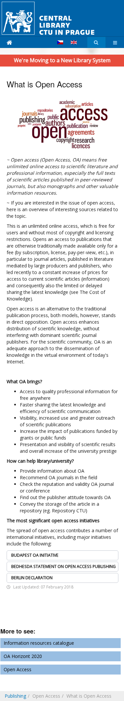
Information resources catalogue (39, 643)
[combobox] (96, 42)
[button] (62, 555)
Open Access (17, 669)
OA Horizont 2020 (23, 656)
